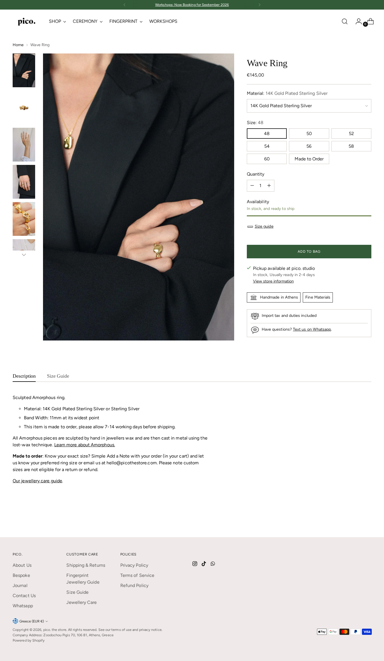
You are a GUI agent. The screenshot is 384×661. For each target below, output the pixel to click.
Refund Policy (134, 585)
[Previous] (124, 5)
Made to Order (309, 159)
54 (267, 146)
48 (267, 133)
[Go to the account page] (356, 21)
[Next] (259, 5)
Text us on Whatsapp (312, 329)
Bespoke (21, 575)
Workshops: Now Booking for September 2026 (192, 5)
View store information (273, 281)
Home (18, 44)
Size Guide (77, 592)
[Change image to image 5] (24, 219)
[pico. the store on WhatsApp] (213, 564)
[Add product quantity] (269, 185)
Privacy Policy (134, 565)
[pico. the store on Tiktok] (204, 564)
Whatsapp (23, 605)
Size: (255, 122)
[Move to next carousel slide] (366, 518)
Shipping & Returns (85, 565)
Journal (20, 585)
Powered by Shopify (29, 640)
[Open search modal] (344, 21)
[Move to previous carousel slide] (353, 518)
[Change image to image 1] (24, 70)
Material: (287, 93)
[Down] (24, 254)
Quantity (256, 174)
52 (351, 133)
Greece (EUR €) (31, 621)
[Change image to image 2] (24, 107)
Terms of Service (137, 575)
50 (309, 133)
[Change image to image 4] (24, 182)
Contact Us (24, 595)
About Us (22, 565)
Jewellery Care (81, 602)
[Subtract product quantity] (252, 185)
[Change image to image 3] (24, 145)
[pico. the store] (27, 21)
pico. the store (54, 630)
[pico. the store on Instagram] (195, 564)
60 (267, 159)
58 (351, 146)
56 (308, 146)
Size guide (264, 226)
